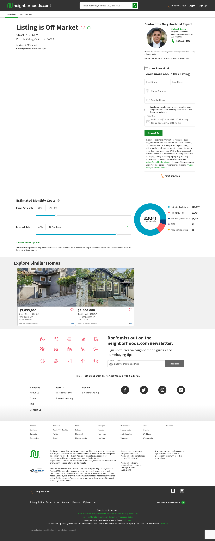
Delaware (56, 426)
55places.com (89, 502)
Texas (145, 426)
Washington (147, 434)
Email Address (158, 100)
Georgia (56, 438)
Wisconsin (169, 426)
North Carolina (126, 426)
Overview (11, 14)
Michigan (101, 426)
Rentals (76, 502)
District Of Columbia (60, 430)
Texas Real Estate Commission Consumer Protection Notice (107, 517)
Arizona (33, 426)
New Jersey (102, 434)
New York (101, 438)
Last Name (177, 82)
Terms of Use (161, 167)
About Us (34, 392)
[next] (72, 287)
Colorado (33, 434)
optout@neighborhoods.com (158, 162)
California (33, 430)
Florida (55, 434)
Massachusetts (81, 438)
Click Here (126, 520)
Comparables (26, 14)
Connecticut (34, 438)
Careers (34, 398)
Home (78, 375)
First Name (151, 82)
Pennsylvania (126, 430)
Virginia (146, 430)
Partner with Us (64, 392)
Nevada (101, 430)
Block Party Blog (90, 392)
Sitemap (66, 502)
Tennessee (124, 438)
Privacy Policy (37, 502)
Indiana (78, 430)
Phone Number (158, 91)
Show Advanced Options (28, 242)
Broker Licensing (64, 398)
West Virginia (148, 438)
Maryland (79, 434)
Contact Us (35, 409)
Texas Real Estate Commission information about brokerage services (107, 513)
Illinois (77, 426)
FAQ (32, 404)
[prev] (20, 287)
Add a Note (151, 116)
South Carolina (126, 434)
